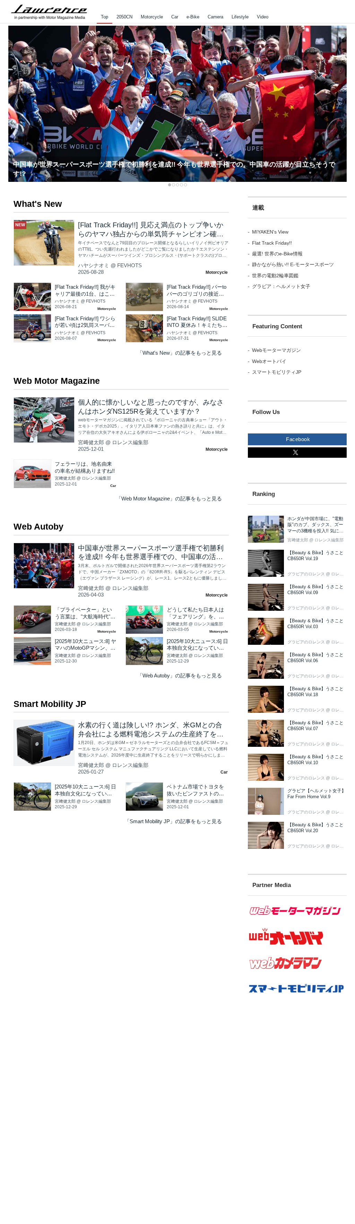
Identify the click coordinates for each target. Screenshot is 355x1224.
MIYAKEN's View (270, 232)
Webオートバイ (269, 361)
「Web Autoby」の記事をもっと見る (179, 675)
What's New (38, 204)
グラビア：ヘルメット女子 (281, 286)
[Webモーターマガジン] (297, 919)
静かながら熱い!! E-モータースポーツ (293, 264)
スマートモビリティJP (276, 372)
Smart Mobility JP (50, 704)
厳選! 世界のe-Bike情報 (277, 253)
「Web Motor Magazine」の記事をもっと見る (169, 498)
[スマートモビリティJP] (297, 996)
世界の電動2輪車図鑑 (275, 275)
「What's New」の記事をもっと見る (179, 353)
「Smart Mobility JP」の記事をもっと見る (173, 821)
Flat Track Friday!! (272, 243)
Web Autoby (38, 526)
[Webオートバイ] (297, 944)
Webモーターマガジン (276, 350)
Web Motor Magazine (57, 381)
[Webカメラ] (297, 972)
